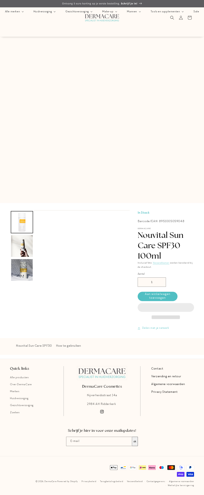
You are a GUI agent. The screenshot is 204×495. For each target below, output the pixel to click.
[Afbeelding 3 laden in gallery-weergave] (22, 270)
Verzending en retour (166, 376)
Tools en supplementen (166, 11)
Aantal (141, 274)
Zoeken (15, 412)
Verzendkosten (161, 263)
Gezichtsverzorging (77, 11)
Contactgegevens (156, 481)
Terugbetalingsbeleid (111, 481)
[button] (166, 307)
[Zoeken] (172, 17)
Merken (15, 391)
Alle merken (13, 11)
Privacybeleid (88, 481)
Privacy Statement (164, 392)
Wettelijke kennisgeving (181, 485)
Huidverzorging (43, 11)
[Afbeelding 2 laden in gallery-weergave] (22, 246)
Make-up (108, 11)
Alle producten (19, 377)
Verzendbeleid (135, 481)
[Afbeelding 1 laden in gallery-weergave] (22, 222)
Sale (196, 11)
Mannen (132, 11)
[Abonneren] (133, 441)
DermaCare (50, 481)
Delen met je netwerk (155, 328)
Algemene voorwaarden (168, 384)
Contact (157, 369)
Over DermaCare (21, 384)
